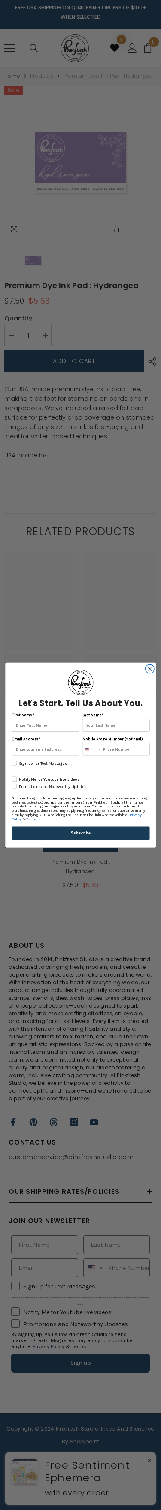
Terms (31, 819)
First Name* (23, 715)
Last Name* (92, 715)
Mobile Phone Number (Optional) (112, 739)
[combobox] (91, 749)
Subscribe (81, 833)
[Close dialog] (149, 668)
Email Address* (26, 739)
